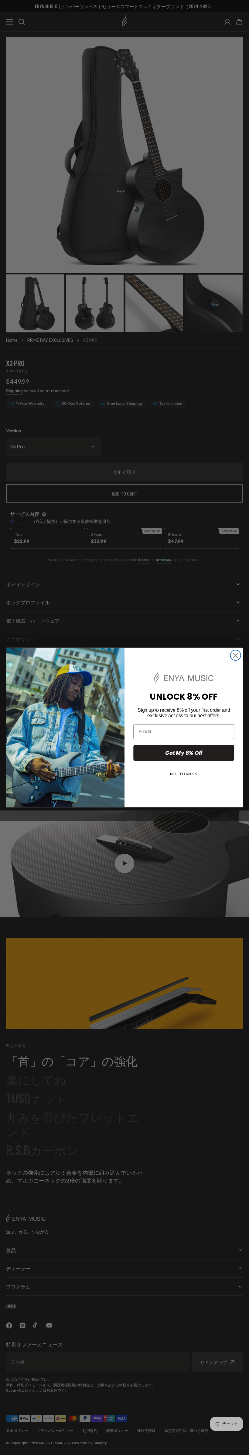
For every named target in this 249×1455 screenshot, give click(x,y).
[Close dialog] (235, 655)
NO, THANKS (184, 774)
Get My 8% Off (183, 752)
